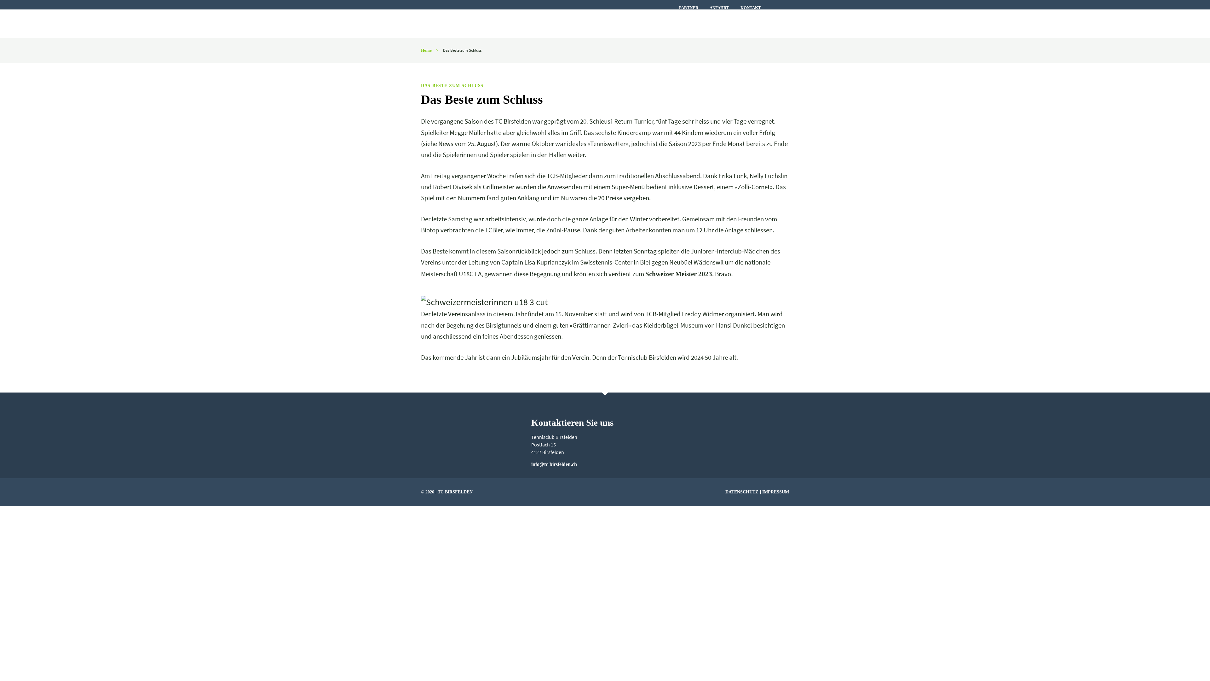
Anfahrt (719, 8)
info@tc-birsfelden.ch (554, 464)
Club (596, 23)
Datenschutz (741, 491)
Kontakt (750, 8)
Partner (688, 8)
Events (562, 23)
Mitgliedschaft (751, 23)
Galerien (688, 23)
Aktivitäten (639, 23)
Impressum (775, 491)
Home (426, 50)
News (528, 23)
